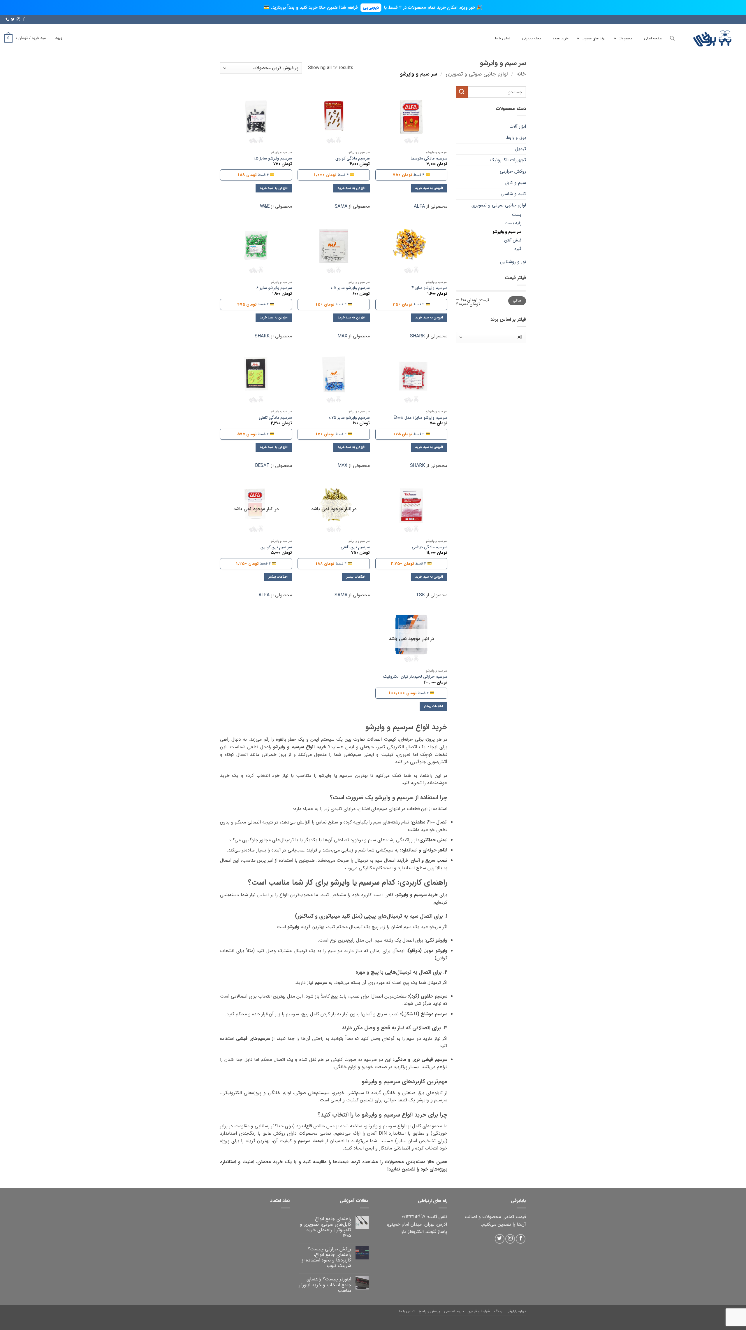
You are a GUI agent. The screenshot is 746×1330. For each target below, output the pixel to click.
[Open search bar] (672, 38)
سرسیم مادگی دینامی (429, 547)
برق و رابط (516, 137)
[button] (58, 38)
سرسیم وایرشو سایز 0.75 (349, 418)
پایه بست (513, 223)
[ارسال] (462, 92)
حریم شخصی (454, 1311)
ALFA (419, 206)
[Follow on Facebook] (24, 19)
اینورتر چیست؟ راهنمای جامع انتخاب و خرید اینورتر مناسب (325, 1284)
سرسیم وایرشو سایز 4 (429, 288)
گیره (517, 249)
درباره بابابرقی (516, 1311)
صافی (517, 300)
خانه (521, 74)
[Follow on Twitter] (13, 19)
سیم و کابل (515, 182)
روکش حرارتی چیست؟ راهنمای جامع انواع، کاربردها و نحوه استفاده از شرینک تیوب (326, 1257)
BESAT (262, 465)
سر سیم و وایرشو (506, 232)
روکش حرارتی (513, 171)
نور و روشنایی (513, 261)
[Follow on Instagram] (18, 19)
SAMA (341, 206)
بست (516, 214)
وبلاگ (498, 1311)
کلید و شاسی (513, 193)
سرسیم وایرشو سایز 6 (274, 288)
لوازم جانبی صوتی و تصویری (477, 74)
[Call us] (7, 19)
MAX (342, 336)
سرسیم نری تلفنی (355, 547)
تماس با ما (407, 1311)
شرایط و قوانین (479, 1311)
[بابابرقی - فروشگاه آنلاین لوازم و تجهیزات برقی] (712, 38)
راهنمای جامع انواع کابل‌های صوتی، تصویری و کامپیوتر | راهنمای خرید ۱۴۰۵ (325, 1227)
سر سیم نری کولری (276, 547)
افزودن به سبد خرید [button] (429, 188)
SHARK (417, 336)
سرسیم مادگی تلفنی (275, 418)
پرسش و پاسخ (429, 1311)
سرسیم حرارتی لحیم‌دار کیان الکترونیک (415, 677)
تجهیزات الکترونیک (508, 160)
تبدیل (520, 149)
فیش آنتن (512, 240)
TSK (420, 595)
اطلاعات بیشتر (355, 576)
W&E (265, 206)
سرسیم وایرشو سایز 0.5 (350, 288)
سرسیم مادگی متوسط (429, 159)
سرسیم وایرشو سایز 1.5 (273, 159)
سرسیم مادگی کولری (352, 159)
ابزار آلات (517, 126)
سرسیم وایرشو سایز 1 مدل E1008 (420, 418)
